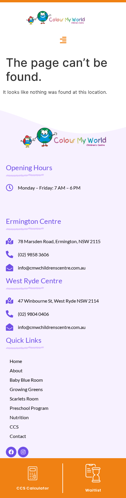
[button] (63, 40)
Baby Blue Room (26, 380)
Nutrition (19, 417)
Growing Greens (26, 389)
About (16, 370)
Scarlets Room (24, 398)
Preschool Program (29, 408)
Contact (18, 436)
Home (16, 361)
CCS (14, 426)
